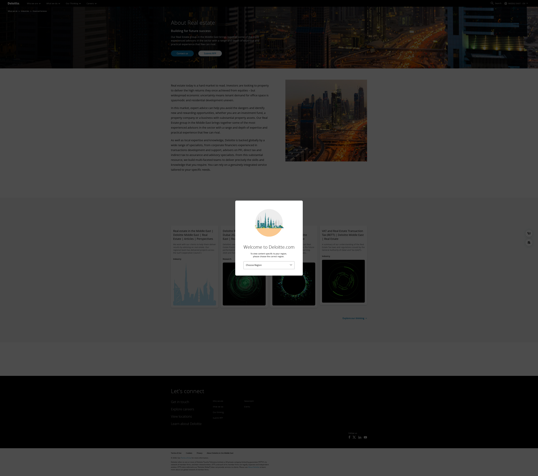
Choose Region (254, 265)
